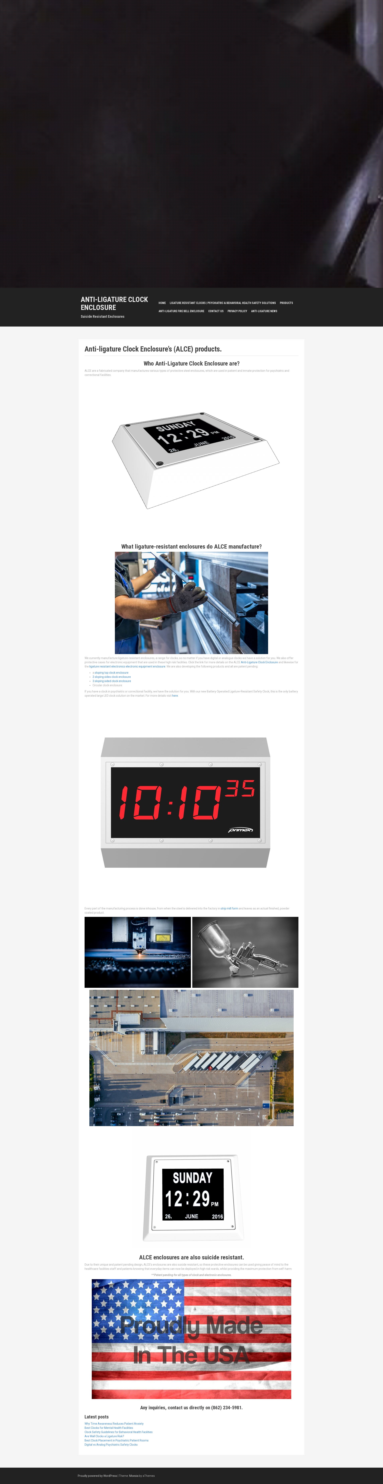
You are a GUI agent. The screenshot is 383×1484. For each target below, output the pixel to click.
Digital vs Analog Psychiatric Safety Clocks (111, 1444)
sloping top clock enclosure (111, 672)
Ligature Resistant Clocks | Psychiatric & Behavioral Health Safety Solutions (223, 303)
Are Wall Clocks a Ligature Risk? (104, 1436)
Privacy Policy (237, 311)
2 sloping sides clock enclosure (112, 676)
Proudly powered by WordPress (97, 1475)
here (175, 695)
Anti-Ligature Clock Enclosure (114, 303)
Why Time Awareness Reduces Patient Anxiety (114, 1423)
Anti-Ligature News (264, 311)
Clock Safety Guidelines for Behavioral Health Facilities (119, 1432)
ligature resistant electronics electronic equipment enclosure (127, 666)
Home (162, 303)
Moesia (133, 1475)
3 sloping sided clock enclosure (112, 681)
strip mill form (229, 908)
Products (286, 303)
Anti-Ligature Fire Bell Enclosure (181, 311)
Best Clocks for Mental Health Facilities (109, 1427)
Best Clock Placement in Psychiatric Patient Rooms (117, 1440)
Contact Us (216, 311)
